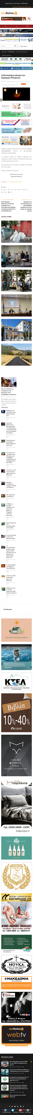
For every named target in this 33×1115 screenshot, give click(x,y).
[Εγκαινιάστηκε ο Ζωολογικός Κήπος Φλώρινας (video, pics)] (3, 441)
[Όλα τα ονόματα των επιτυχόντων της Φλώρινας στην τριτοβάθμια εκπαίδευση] (8, 382)
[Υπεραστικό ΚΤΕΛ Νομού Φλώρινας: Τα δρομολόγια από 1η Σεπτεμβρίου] (5, 1072)
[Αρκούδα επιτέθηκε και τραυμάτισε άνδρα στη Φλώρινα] (3, 483)
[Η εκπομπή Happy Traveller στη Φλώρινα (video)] (3, 536)
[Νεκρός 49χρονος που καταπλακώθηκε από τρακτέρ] (3, 523)
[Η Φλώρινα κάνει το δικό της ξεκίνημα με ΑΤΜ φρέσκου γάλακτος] (3, 589)
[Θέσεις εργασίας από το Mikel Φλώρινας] (5, 1097)
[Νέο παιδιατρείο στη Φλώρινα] (3, 495)
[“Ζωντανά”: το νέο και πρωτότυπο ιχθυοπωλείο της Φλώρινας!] (3, 471)
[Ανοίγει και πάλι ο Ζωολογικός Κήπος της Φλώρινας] (3, 576)
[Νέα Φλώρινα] (9, 13)
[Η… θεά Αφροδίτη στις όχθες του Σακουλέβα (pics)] (3, 565)
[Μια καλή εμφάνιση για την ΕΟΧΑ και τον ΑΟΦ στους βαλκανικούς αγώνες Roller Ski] (5, 1064)
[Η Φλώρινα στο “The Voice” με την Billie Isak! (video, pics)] (3, 411)
